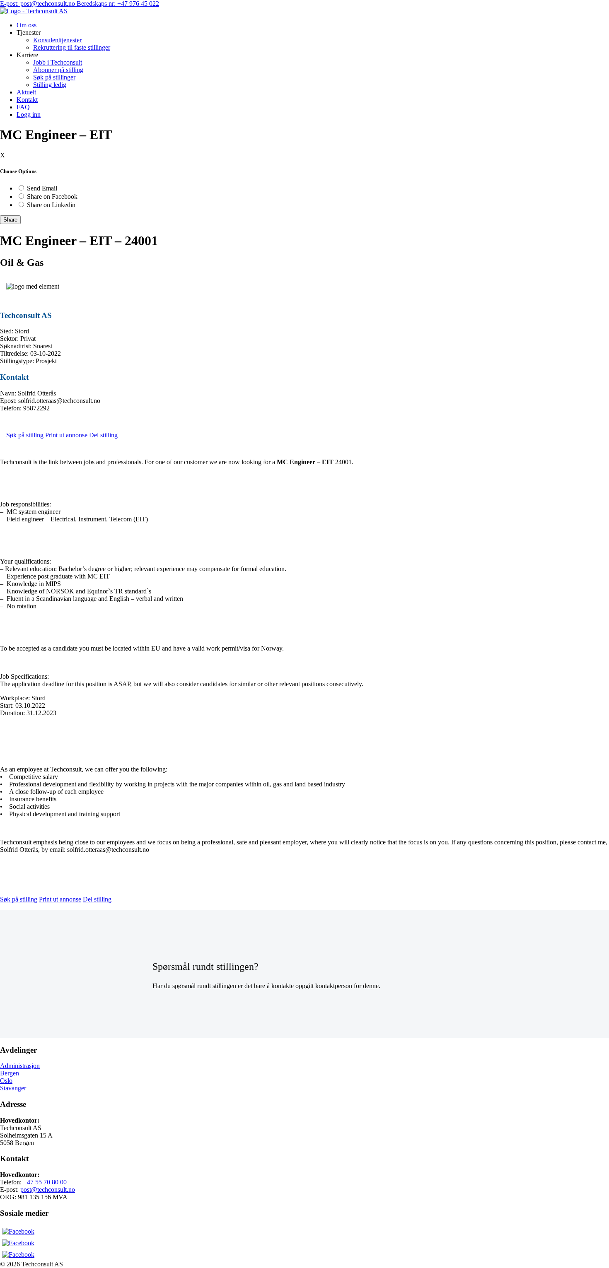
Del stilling (103, 435)
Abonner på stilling (58, 69)
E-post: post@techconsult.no (38, 3)
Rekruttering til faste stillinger (71, 47)
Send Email (42, 188)
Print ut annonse (66, 435)
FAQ (23, 107)
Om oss (26, 25)
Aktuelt (26, 92)
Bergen (9, 1073)
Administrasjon (20, 1065)
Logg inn (29, 114)
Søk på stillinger (54, 77)
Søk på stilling (25, 435)
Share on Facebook (52, 196)
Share (10, 220)
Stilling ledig (49, 84)
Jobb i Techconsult (57, 62)
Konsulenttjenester (57, 39)
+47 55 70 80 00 (45, 1182)
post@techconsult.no (47, 1189)
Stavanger (13, 1088)
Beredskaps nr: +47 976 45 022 (118, 3)
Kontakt (27, 99)
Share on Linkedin (51, 204)
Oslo (6, 1080)
